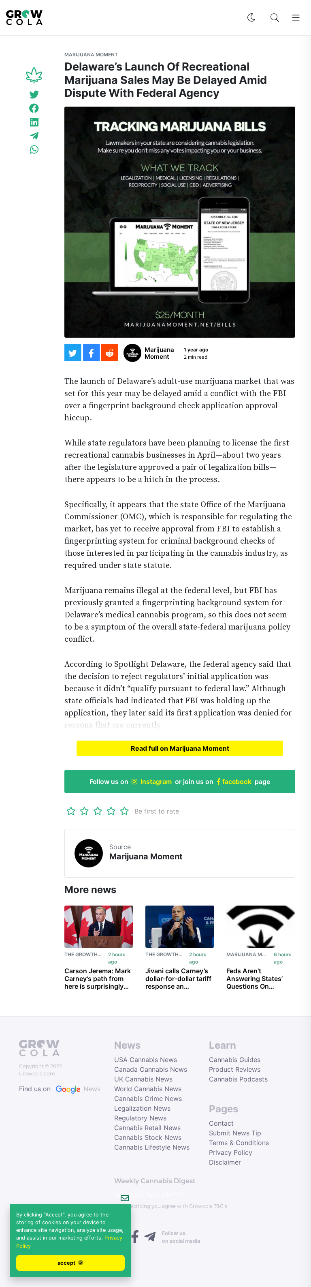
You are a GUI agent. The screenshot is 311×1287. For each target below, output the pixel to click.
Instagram (156, 781)
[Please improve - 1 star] (71, 811)
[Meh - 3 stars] (97, 811)
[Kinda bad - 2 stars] (84, 811)
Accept (67, 1263)
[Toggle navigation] (296, 18)
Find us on (59, 1089)
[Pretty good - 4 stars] (111, 811)
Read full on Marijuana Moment (180, 748)
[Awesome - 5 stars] (124, 811)
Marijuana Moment (91, 54)
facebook (236, 781)
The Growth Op (85, 954)
